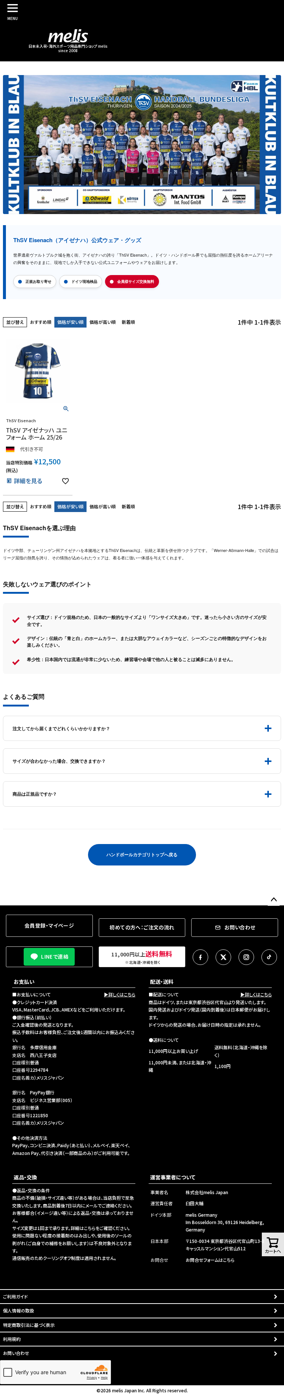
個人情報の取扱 (18, 1310)
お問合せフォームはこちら (210, 1260)
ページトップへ (274, 900)
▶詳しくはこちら (119, 994)
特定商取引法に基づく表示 (29, 1325)
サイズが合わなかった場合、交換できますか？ (59, 761)
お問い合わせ (16, 1353)
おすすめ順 (40, 322)
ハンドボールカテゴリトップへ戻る (142, 854)
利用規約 (12, 1339)
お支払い (24, 981)
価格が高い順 (102, 322)
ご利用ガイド (15, 1296)
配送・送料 (161, 981)
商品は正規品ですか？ (35, 793)
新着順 (128, 322)
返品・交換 (25, 1177)
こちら (89, 1228)
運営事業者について (172, 1177)
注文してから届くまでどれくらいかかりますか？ (61, 728)
